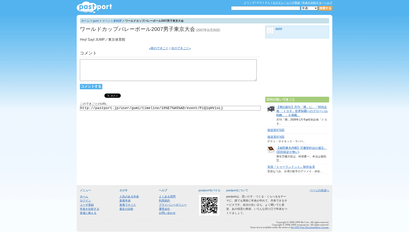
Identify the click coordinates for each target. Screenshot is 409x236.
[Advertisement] (297, 69)
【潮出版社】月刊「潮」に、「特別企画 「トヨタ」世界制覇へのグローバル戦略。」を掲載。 (302, 111)
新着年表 (125, 200)
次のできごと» (181, 48)
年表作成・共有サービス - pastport (94, 7)
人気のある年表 (129, 196)
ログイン (278, 2)
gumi (96, 20)
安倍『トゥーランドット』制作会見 (291, 166)
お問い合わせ (167, 212)
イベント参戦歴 (112, 20)
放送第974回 (275, 136)
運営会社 (164, 208)
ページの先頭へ (319, 190)
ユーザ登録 (293, 2)
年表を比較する (312, 2)
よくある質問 (167, 196)
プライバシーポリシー (173, 204)
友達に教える (88, 212)
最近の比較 (126, 208)
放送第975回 (275, 130)
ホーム (85, 20)
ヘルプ (328, 2)
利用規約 (164, 200)
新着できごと (128, 204)
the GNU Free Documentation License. (310, 227)
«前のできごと (159, 48)
